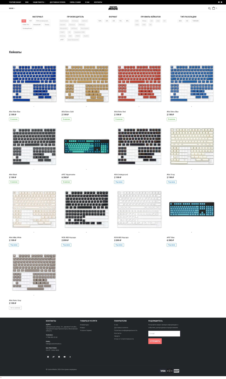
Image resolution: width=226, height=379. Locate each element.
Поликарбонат (27, 28)
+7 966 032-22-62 (51, 337)
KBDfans (81, 24)
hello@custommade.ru (53, 344)
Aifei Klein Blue (14, 112)
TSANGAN (195, 21)
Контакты (98, 2)
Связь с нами (75, 2)
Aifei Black (13, 175)
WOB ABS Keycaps (69, 237)
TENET (62, 32)
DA (151, 21)
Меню (11, 8)
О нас (87, 2)
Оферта (117, 336)
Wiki (26, 2)
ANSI (180, 21)
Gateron (84, 21)
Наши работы (38, 2)
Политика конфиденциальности (125, 330)
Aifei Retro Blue (173, 112)
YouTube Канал (15, 2)
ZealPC (86, 36)
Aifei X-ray (171, 175)
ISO (187, 21)
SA (150, 24)
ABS (24, 21)
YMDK (78, 36)
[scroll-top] (1, 378)
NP (164, 21)
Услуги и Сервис (86, 330)
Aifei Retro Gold (68, 112)
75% (120, 21)
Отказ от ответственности (124, 339)
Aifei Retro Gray (15, 300)
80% (127, 21)
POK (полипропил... (42, 21)
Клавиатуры (84, 325)
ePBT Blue (171, 237)
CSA (137, 21)
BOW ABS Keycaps (121, 237)
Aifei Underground (121, 175)
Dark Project (64, 21)
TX (69, 32)
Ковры (82, 327)
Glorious (72, 24)
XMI (70, 36)
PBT (30, 21)
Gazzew (62, 24)
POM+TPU (26, 24)
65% (114, 21)
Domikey (75, 21)
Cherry (144, 21)
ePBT (62, 40)
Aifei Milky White (15, 237)
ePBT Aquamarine (68, 175)
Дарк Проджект (73, 40)
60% (107, 21)
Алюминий (36, 24)
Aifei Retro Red (120, 112)
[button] (209, 9)
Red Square (84, 28)
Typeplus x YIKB (79, 32)
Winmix (62, 36)
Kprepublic (63, 28)
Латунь (47, 24)
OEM (137, 24)
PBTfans (74, 28)
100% (99, 21)
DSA (158, 21)
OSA (144, 24)
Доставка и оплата (57, 2)
